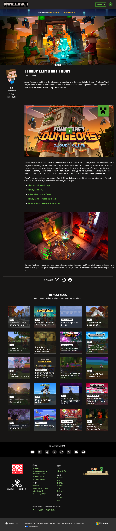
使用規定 (52, 523)
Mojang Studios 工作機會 (40, 488)
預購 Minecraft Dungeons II (61, 12)
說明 (58, 480)
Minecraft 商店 (61, 471)
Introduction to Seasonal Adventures (44, 203)
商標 (58, 523)
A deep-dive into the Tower (39, 194)
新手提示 (60, 478)
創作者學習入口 (37, 486)
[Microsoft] (102, 523)
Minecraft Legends (38, 476)
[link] (32, 452)
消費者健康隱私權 (42, 523)
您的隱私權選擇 (33, 526)
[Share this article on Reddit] (64, 280)
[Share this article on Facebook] (70, 280)
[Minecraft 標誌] (16, 4)
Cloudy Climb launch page (39, 185)
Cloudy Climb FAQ (35, 190)
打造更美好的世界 (38, 491)
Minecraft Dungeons (39, 474)
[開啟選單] (111, 4)
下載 (58, 488)
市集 (58, 468)
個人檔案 (60, 498)
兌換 (58, 500)
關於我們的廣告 (67, 523)
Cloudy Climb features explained (42, 199)
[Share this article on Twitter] (57, 280)
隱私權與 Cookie (30, 523)
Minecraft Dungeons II (40, 471)
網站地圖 (60, 486)
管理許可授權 (50, 510)
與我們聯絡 (60, 491)
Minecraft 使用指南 (38, 510)
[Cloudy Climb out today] (69, 131)
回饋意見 (60, 483)
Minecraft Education (39, 479)
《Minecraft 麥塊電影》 (40, 494)
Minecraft (36, 468)
